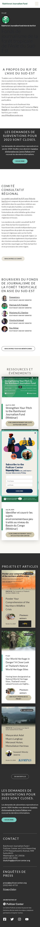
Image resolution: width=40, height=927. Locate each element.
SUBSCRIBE (19, 491)
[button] (19, 467)
